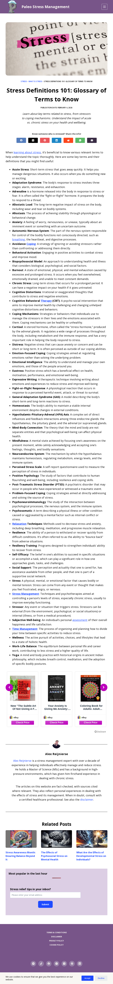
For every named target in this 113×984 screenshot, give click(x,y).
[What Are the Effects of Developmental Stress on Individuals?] (91, 839)
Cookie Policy (57, 945)
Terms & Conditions (56, 932)
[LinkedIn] (56, 140)
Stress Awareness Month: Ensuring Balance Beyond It (20, 856)
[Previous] (9, 687)
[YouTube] (33, 963)
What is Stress (35, 81)
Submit (45, 904)
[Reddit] (68, 140)
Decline (101, 978)
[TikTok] (41, 963)
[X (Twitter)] (33, 140)
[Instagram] (56, 963)
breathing (18, 239)
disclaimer (86, 799)
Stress (24, 81)
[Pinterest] (45, 140)
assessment (79, 620)
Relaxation (19, 524)
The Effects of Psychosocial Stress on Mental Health (54, 856)
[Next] (103, 687)
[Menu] (104, 7)
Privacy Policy (56, 941)
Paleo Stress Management (45, 6)
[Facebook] (21, 140)
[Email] (92, 140)
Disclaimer (56, 937)
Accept (87, 978)
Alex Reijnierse (22, 760)
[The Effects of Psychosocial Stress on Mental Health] (56, 839)
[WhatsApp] (80, 140)
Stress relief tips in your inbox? (30, 889)
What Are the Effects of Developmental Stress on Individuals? (91, 856)
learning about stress (27, 152)
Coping (31, 244)
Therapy (46, 300)
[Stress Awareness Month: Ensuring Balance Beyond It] (21, 839)
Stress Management (25, 593)
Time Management (24, 629)
